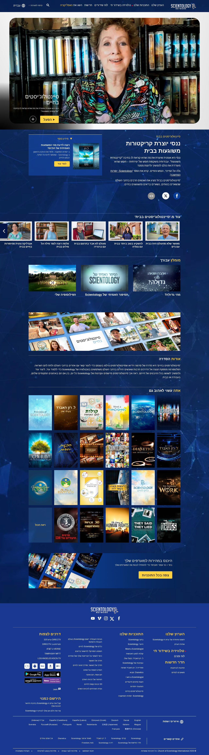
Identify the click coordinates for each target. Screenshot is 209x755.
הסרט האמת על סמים (92, 670)
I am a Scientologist (134, 677)
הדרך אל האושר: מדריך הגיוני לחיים (87, 665)
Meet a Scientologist (134, 649)
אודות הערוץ (179, 644)
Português (67, 724)
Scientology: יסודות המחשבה (130, 696)
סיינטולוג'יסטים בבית (168, 136)
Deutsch (114, 720)
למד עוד (61, 163)
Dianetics (62, 738)
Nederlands (92, 724)
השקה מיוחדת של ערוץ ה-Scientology (169, 639)
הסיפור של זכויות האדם (92, 679)
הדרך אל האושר (95, 661)
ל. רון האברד (101, 738)
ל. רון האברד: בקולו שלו (133, 658)
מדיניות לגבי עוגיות (69, 751)
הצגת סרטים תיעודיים (134, 682)
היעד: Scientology (135, 644)
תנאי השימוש (88, 751)
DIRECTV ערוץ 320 (52, 639)
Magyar (137, 724)
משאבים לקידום (178, 672)
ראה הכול (40, 524)
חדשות (88, 5)
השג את (71, 5)
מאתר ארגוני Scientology (81, 738)
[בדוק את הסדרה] (168, 412)
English (137, 720)
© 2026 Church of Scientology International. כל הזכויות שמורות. (168, 751)
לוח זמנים (179, 656)
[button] (205, 231)
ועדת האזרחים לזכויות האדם (90, 689)
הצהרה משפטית (22, 751)
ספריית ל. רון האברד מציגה (132, 668)
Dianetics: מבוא (136, 672)
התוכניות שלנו (141, 5)
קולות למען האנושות (134, 654)
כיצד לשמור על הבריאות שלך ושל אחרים (85, 656)
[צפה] (40, 412)
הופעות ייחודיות (136, 686)
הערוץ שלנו (157, 5)
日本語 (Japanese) (110, 724)
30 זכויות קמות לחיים (93, 684)
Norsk (79, 724)
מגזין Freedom (87, 743)
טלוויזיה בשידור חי (120, 5)
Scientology (136, 738)
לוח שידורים (101, 5)
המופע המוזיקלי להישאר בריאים (88, 651)
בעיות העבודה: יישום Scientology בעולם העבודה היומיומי (85, 640)
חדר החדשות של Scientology (129, 743)
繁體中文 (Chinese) (133, 729)
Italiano (126, 724)
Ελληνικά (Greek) (99, 720)
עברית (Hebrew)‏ (38, 720)
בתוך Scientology (135, 639)
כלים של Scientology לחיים (90, 646)
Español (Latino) (79, 720)
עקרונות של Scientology (133, 663)
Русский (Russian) (49, 724)
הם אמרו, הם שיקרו (94, 675)
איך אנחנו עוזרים (46, 738)
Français (116, 729)
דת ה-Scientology (106, 743)
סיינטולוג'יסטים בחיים (134, 691)
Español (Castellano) (58, 720)
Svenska (32, 724)
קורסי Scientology (118, 738)
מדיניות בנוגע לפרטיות (46, 751)
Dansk (126, 720)
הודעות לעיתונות (177, 668)
